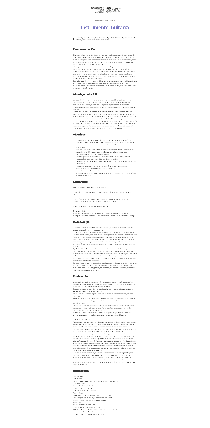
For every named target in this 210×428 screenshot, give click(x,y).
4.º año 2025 (99, 21)
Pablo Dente (120, 38)
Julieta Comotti (90, 38)
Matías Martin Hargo (100, 38)
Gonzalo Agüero (80, 38)
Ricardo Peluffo (86, 40)
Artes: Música (110, 21)
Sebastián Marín (95, 40)
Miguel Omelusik (111, 38)
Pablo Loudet (128, 38)
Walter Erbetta (105, 40)
